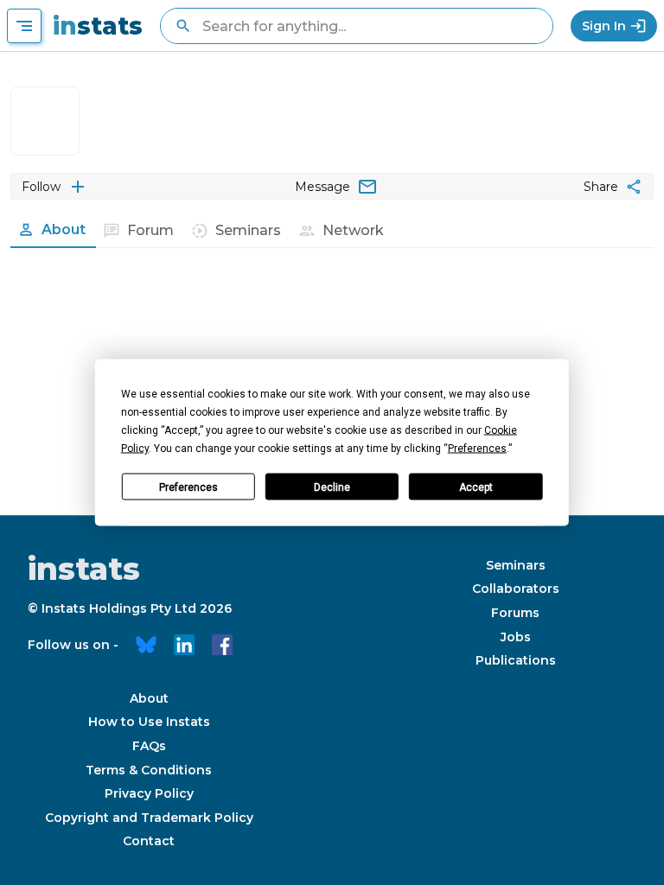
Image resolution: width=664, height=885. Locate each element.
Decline (332, 487)
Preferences (188, 487)
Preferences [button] (477, 448)
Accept (476, 487)
